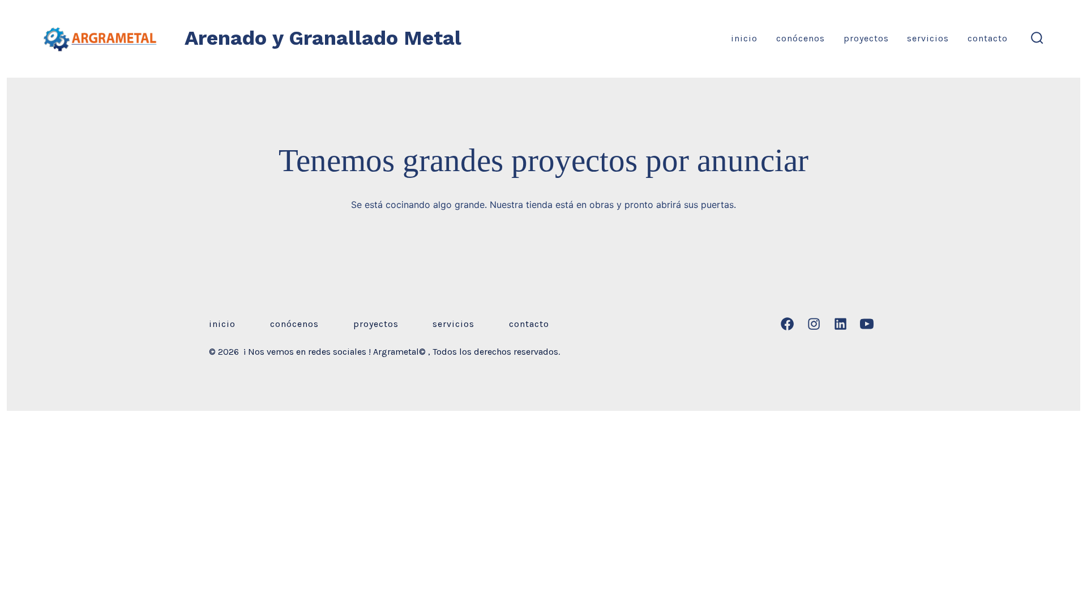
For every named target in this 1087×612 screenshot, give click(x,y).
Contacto (988, 38)
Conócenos (800, 38)
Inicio (744, 38)
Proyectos (866, 38)
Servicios (928, 38)
